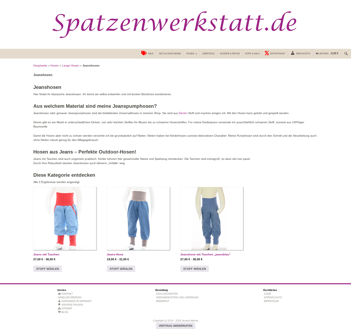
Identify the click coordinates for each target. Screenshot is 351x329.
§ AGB (267, 293)
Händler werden (69, 297)
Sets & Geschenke (170, 53)
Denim (183, 113)
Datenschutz (273, 297)
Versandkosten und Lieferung (177, 297)
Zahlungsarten (167, 293)
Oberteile (208, 53)
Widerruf (162, 301)
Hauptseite (40, 65)
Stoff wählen (47, 268)
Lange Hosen (70, 65)
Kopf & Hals (252, 53)
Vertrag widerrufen (175, 325)
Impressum (271, 301)
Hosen (190, 53)
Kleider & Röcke (230, 53)
